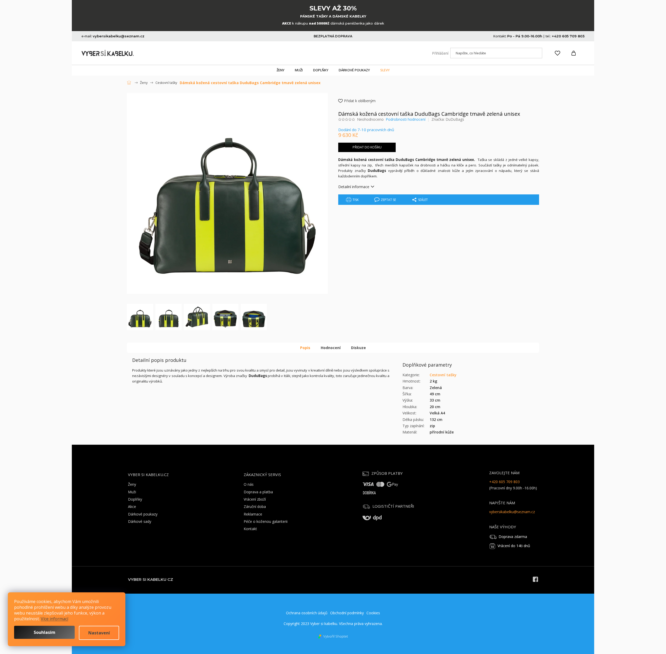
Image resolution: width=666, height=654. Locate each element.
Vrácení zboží (255, 499)
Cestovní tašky (443, 374)
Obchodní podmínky (347, 612)
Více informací (54, 619)
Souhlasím (44, 632)
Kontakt (250, 528)
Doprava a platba (258, 491)
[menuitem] (280, 70)
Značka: (447, 119)
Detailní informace (353, 186)
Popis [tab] (305, 347)
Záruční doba (255, 506)
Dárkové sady (139, 521)
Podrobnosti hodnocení (405, 119)
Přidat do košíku (367, 147)
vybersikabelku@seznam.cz (512, 511)
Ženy (132, 484)
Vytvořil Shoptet (335, 636)
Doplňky (135, 499)
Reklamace (253, 514)
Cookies (373, 612)
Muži (132, 491)
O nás (249, 484)
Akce (132, 506)
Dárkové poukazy (142, 514)
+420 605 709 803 (504, 481)
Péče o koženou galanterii (266, 521)
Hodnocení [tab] (331, 347)
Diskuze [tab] (358, 347)
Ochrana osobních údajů (307, 612)
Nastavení (99, 633)
